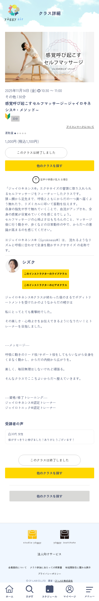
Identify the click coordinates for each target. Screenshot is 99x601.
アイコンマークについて (80, 126)
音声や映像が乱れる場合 (54, 179)
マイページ (69, 596)
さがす (29, 596)
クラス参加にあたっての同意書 (46, 567)
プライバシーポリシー (49, 573)
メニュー (89, 596)
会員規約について (17, 567)
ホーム (9, 596)
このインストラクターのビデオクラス (45, 285)
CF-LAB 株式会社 (64, 580)
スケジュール (49, 596)
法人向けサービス (49, 554)
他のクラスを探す (49, 165)
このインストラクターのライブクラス (45, 273)
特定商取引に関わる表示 (78, 567)
